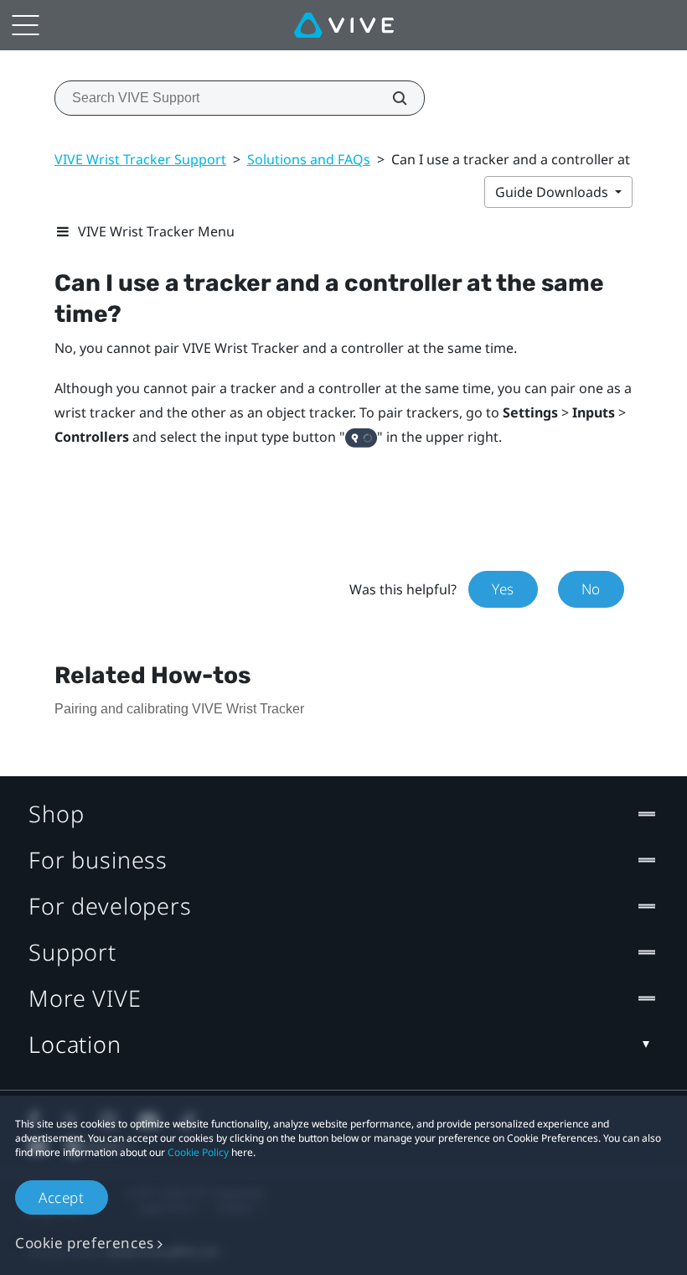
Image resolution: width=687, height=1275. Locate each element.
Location (74, 1044)
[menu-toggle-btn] (25, 25)
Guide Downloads (553, 192)
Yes (503, 589)
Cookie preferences (84, 1242)
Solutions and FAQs (308, 159)
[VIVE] (344, 25)
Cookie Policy (198, 1152)
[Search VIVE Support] (390, 98)
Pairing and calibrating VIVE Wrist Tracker (179, 709)
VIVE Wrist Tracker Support (140, 159)
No (591, 589)
